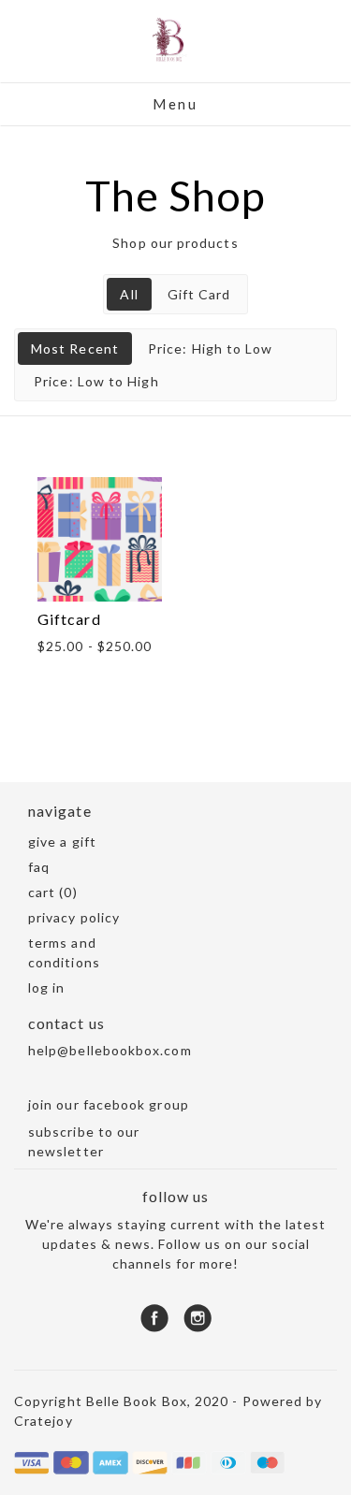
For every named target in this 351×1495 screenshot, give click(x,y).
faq (39, 867)
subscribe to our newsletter (83, 1141)
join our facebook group (108, 1104)
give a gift (62, 841)
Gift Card (199, 294)
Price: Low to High (96, 381)
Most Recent (75, 348)
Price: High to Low (210, 348)
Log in (46, 987)
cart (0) (53, 892)
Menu (175, 103)
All (129, 294)
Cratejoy (43, 1421)
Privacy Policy (74, 917)
